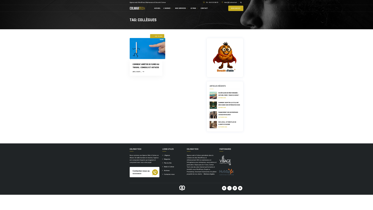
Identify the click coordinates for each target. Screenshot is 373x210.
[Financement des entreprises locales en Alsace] (213, 115)
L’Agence (167, 155)
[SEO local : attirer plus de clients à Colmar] (213, 124)
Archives (167, 170)
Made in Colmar (169, 167)
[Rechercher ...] (241, 2)
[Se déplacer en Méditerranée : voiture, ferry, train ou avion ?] (213, 95)
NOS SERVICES (180, 8)
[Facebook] (224, 188)
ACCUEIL (157, 8)
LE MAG (193, 8)
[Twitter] (229, 188)
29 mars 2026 (222, 98)
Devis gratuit (236, 8)
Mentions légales (209, 174)
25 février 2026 (222, 117)
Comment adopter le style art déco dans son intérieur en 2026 (229, 104)
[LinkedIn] (235, 188)
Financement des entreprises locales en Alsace (228, 113)
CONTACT (204, 8)
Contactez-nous (169, 174)
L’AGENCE (166, 8)
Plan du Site (168, 163)
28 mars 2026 (222, 107)
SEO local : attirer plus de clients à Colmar (227, 123)
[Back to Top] (369, 207)
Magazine (167, 159)
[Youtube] (240, 188)
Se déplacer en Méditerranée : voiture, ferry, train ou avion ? (228, 94)
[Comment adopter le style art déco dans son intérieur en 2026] (213, 105)
